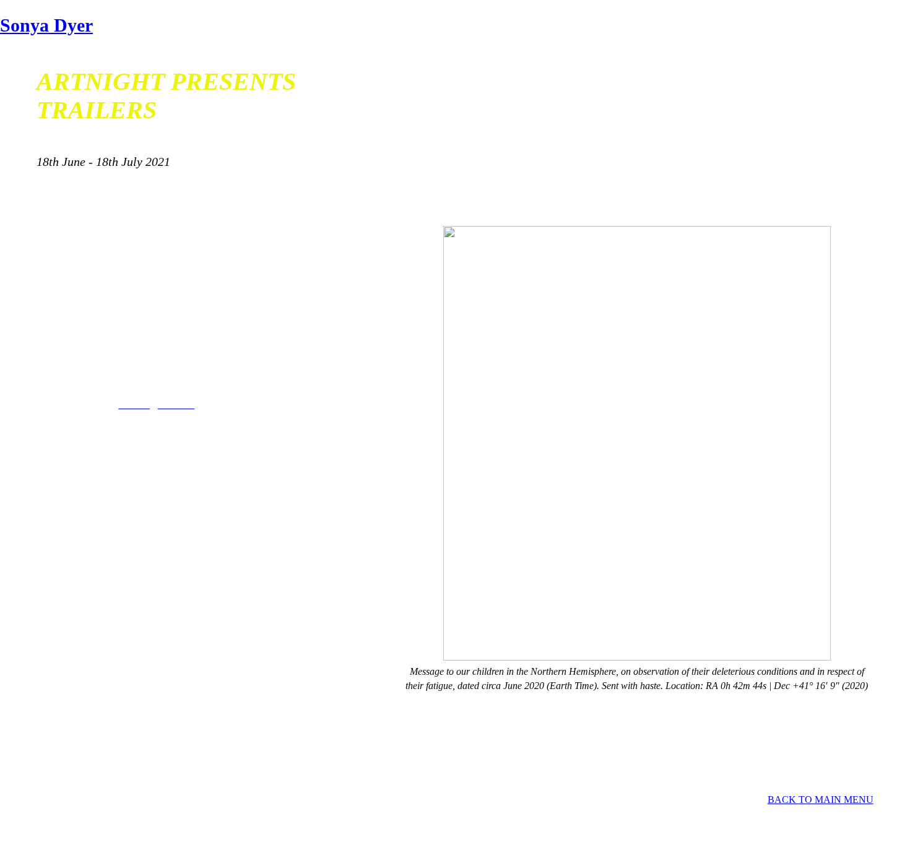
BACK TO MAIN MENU (820, 799)
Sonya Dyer (46, 25)
